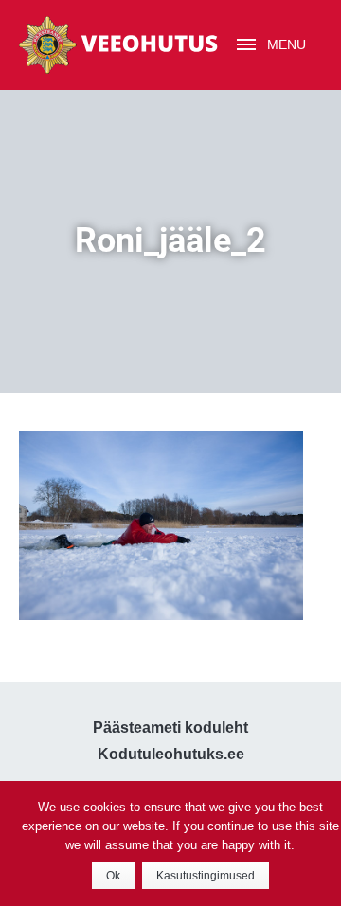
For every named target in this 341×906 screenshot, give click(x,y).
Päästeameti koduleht (170, 727)
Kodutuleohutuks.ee (171, 754)
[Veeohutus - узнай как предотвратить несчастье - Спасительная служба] (118, 45)
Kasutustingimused (205, 875)
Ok (113, 875)
